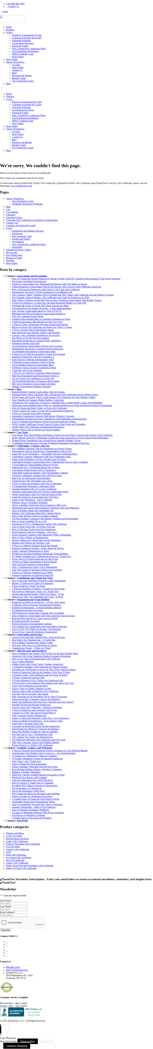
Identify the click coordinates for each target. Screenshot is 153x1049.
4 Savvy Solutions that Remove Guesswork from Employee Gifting (44, 421)
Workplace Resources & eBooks (27, 204)
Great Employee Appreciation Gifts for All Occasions (37, 346)
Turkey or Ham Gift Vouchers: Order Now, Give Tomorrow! (40, 718)
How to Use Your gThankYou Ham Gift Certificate (36, 659)
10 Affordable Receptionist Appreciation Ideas (34, 351)
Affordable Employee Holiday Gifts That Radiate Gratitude (40, 473)
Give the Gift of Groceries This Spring (30, 694)
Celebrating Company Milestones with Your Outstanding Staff (41, 456)
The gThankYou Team (22, 81)
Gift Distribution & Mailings (25, 51)
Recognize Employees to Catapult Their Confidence (36, 340)
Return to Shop (27, 1041)
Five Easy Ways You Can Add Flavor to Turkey (34, 645)
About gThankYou (15, 62)
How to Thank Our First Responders (29, 764)
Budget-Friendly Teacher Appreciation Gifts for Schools (38, 392)
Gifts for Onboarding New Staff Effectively (32, 780)
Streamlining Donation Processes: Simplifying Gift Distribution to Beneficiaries (49, 419)
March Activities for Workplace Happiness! (32, 796)
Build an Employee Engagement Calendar (32, 624)
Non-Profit (22, 820)
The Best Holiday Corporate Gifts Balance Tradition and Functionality (45, 518)
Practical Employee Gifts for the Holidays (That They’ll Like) (41, 672)
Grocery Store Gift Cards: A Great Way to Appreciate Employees (42, 411)
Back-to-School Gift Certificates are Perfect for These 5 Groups (42, 327)
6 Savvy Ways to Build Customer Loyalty (31, 688)
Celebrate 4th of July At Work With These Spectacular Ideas (40, 305)
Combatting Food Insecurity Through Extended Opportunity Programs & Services (50, 443)
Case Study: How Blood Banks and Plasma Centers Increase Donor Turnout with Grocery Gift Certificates (62, 435)
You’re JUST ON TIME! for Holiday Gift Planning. (36, 629)
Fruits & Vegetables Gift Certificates (23, 844)
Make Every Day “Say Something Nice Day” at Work (37, 597)
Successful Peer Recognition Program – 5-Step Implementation (41, 308)
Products (10, 29)
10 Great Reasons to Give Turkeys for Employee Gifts (37, 680)
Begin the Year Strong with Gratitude (29, 777)
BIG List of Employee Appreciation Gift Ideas (34, 384)
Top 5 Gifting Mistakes (23, 661)
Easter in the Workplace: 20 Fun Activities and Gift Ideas (39, 459)
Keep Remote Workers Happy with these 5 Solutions (37, 769)
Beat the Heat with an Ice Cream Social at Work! (35, 618)
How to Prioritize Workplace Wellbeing (30, 810)
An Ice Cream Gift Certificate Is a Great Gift (33, 378)
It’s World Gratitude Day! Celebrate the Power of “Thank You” (41, 556)
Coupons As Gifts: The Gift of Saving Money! (34, 713)
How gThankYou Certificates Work (29, 48)
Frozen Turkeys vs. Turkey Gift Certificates (32, 745)
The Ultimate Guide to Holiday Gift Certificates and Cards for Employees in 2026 (50, 297)
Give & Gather (13, 846)
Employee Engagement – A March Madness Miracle (36, 607)
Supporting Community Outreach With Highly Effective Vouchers (43, 416)
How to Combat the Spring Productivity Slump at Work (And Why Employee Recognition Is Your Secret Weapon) (66, 278)
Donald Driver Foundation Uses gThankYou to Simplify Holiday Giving (46, 440)
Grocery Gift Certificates (17, 849)
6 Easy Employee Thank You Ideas (28, 586)
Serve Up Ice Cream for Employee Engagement (34, 632)
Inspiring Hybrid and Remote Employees (31, 704)
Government (18, 241)
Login (5, 11)
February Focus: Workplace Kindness (30, 502)
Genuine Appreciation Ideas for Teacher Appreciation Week (40, 491)
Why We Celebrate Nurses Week (27, 316)
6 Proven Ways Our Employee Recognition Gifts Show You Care (43, 683)
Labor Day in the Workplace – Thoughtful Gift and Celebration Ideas (44, 454)
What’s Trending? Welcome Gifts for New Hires (35, 766)
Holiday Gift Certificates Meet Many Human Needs (36, 513)
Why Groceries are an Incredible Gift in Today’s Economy (39, 696)
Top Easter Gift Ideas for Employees (29, 281)
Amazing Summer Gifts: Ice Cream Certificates (34, 489)
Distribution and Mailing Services (28, 231)
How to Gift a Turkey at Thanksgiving (30, 537)
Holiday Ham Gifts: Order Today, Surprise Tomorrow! (38, 664)
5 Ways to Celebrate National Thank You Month (35, 545)
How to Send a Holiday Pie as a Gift (29, 521)
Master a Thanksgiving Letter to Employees (32, 583)
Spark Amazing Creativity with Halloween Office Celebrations (41, 535)
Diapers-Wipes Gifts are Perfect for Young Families (36, 429)
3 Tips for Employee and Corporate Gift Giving (34, 710)
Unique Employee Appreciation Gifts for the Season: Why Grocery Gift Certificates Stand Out (56, 287)
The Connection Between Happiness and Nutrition (36, 793)
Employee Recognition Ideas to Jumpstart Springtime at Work (41, 319)
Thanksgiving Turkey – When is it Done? (31, 648)
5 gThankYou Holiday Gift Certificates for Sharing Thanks (40, 667)
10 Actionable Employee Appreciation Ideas (32, 365)
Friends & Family (20, 46)
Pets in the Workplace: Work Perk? (28, 791)
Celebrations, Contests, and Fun (33, 446)
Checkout (10, 214)
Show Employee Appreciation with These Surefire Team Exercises (43, 615)
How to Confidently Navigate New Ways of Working (37, 804)
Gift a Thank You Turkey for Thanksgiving (32, 737)
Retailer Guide (19, 78)
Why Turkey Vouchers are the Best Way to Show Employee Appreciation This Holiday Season (57, 300)
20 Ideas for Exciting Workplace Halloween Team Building (40, 553)
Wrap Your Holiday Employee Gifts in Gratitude (35, 731)
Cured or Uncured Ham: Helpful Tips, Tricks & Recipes (38, 637)
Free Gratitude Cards (22, 236)
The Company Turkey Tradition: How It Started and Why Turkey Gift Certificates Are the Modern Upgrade (63, 295)
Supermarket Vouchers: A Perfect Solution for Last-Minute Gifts (42, 292)
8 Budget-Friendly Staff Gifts (26, 343)
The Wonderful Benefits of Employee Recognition (35, 381)
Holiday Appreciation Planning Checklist (31, 386)
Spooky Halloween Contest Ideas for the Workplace (36, 540)
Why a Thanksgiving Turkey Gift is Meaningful (34, 567)
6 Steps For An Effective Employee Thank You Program (38, 354)
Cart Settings (12, 212)
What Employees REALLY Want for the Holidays (35, 729)
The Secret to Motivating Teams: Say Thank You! (35, 591)
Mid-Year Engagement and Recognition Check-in (35, 375)
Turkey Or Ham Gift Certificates (21, 868)
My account (11, 252)
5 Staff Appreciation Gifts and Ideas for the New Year (37, 322)
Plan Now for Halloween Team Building (31, 478)
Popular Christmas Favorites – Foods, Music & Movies (38, 548)
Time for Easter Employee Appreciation (30, 564)
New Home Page (14, 255)
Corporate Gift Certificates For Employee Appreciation (32, 220)
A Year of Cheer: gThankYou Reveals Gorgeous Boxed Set (40, 324)
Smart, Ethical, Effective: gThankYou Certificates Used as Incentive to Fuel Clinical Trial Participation (60, 437)
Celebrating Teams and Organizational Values (33, 801)
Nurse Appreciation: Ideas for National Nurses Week (37, 494)
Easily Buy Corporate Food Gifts (27, 723)
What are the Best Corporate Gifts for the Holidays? (36, 699)
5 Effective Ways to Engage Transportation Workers (36, 605)
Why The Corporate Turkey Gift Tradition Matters (35, 742)
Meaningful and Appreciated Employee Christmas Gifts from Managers (45, 508)
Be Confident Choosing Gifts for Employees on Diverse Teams (42, 448)
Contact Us (17, 70)
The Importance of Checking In (27, 788)
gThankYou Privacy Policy (19, 250)
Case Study (22, 432)
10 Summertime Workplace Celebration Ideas (33, 486)
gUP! (8, 852)
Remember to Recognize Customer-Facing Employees (37, 349)
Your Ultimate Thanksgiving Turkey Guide (32, 642)
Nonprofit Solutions (21, 40)
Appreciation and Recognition (32, 276)
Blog (14, 73)
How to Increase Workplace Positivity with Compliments (39, 580)
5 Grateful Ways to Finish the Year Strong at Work (35, 799)
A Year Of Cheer (14, 836)
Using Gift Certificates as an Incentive (30, 686)
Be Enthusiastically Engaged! (26, 621)
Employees (17, 233)
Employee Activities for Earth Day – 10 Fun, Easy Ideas (38, 602)
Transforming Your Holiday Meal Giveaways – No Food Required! (43, 753)
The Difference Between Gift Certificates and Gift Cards (38, 739)
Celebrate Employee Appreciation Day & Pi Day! (35, 497)
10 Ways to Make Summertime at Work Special (34, 562)
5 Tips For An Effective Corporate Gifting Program (36, 373)
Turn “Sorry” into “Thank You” (27, 761)
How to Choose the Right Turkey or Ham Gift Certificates (39, 408)
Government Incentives (23, 43)
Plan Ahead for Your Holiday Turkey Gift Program (36, 332)
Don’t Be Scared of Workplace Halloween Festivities (37, 570)
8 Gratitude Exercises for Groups (27, 610)
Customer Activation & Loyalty (27, 38)
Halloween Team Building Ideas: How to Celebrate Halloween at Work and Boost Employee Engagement (62, 405)
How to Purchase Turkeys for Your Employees (34, 529)
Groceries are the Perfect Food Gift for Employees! (36, 726)
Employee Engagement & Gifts (27, 35)
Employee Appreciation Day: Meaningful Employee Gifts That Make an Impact (49, 284)
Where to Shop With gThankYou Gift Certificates (35, 691)
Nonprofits (17, 247)
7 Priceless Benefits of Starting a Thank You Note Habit (38, 588)
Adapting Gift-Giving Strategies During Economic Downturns (41, 656)
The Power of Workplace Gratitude (28, 815)
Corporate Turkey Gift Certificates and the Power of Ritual (39, 675)
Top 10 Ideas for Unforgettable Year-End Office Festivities (39, 626)
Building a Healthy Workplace (26, 772)
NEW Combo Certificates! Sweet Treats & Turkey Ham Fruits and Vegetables (48, 424)
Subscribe (5, 930)
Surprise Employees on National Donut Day (33, 575)
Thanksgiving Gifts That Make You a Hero (32, 481)
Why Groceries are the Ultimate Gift (29, 715)
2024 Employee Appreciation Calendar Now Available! (38, 613)
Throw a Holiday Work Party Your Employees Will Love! (39, 505)
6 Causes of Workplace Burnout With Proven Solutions (38, 812)
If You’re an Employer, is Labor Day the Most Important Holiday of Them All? (49, 303)
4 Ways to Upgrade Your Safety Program (31, 413)
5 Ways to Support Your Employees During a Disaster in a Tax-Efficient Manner (50, 750)
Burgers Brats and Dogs (17, 838)
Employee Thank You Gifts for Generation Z (33, 357)
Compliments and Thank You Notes (35, 578)
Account (16, 65)
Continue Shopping (16, 1045)
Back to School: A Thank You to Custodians (33, 783)
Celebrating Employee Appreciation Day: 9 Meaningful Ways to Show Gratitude (50, 462)
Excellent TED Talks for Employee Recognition (34, 785)
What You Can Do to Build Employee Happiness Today (38, 775)
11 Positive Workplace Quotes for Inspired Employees (37, 758)
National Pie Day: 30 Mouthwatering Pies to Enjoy (36, 467)
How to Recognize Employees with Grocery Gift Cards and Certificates (46, 289)
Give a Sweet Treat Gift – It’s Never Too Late (33, 526)
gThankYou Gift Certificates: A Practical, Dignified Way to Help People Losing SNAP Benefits (57, 402)
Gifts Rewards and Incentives (31, 651)
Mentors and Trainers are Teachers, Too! (31, 543)
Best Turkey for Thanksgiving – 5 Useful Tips (33, 640)
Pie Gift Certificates (15, 860)
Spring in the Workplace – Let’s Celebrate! (32, 500)
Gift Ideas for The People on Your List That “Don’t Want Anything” (44, 669)
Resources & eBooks (22, 75)
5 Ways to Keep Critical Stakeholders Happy (33, 330)
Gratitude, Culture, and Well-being (34, 748)
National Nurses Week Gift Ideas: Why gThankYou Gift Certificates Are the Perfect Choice (55, 394)
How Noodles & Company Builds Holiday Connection (38, 400)
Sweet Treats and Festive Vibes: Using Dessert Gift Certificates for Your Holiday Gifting (53, 397)
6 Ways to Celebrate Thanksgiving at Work (32, 572)
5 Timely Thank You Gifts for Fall (28, 677)
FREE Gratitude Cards (22, 54)
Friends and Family (21, 239)
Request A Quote (14, 258)
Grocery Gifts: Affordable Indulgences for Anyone (36, 335)
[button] (76, 88)
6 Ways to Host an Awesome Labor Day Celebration (37, 483)
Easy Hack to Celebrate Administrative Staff (33, 359)
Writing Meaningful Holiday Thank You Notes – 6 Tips (38, 594)
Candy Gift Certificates (17, 841)
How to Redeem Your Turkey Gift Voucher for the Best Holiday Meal (45, 653)
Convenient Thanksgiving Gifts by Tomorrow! (34, 470)
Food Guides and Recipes (29, 634)
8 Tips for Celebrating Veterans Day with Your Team (37, 475)
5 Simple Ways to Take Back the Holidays (32, 818)
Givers (9, 32)
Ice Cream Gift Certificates (18, 857)
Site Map (10, 260)
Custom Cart (12, 223)
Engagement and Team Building (33, 599)
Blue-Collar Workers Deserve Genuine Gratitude (35, 516)
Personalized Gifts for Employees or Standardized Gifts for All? (42, 451)
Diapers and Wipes (15, 833)
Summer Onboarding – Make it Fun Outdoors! (34, 807)
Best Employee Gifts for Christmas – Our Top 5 (34, 532)
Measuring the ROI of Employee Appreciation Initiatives (38, 313)
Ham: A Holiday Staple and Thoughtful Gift (32, 510)
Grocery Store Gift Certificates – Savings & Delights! (37, 707)
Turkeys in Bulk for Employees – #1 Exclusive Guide (37, 721)
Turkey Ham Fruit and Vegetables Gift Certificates (29, 865)
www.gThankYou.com (21, 186)
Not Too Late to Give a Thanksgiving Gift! (32, 734)
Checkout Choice (14, 217)
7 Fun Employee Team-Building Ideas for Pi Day (35, 464)
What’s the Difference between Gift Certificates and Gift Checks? (43, 702)
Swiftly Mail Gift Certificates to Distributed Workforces (38, 427)
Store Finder (18, 56)
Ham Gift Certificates (16, 855)
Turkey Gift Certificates (17, 863)
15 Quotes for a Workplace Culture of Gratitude (34, 756)
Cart (8, 209)
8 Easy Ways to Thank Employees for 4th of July (35, 559)
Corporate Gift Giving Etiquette (27, 370)
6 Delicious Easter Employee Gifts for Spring (33, 362)
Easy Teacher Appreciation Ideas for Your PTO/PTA (37, 311)
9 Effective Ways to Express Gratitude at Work (34, 367)
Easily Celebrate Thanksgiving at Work (30, 551)
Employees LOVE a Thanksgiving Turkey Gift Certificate (39, 524)
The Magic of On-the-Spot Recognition (30, 338)
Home (9, 27)
